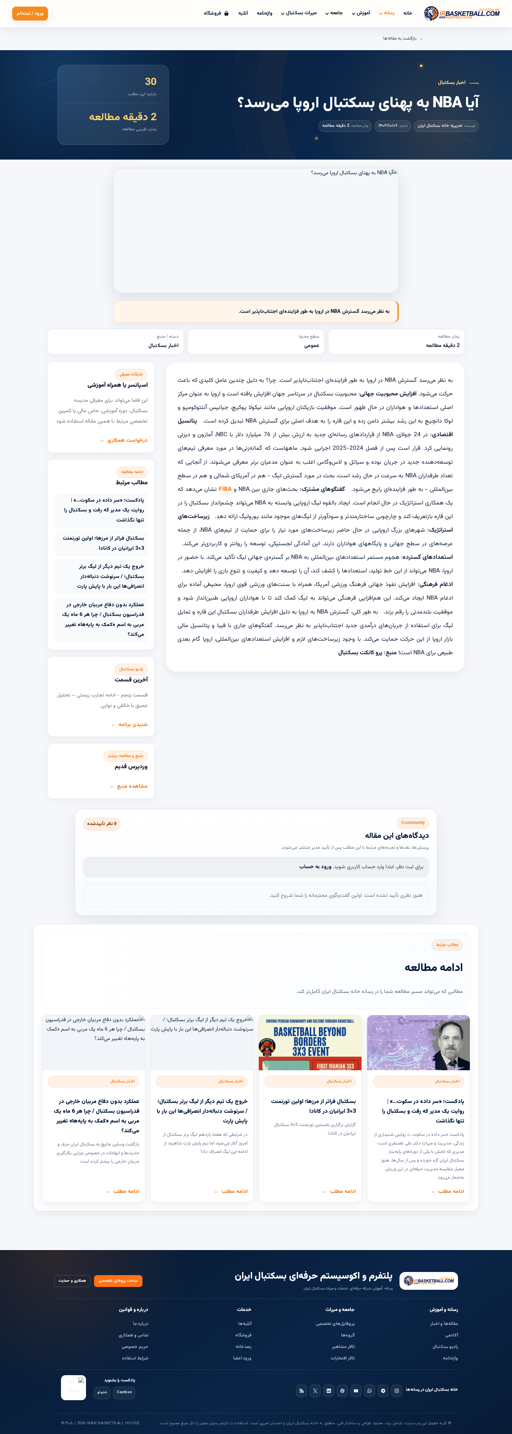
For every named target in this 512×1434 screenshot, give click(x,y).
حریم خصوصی (135, 1346)
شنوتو (102, 1392)
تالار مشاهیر (343, 1346)
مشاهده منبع (132, 786)
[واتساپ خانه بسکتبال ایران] (369, 1391)
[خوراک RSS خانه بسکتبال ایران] (301, 1391)
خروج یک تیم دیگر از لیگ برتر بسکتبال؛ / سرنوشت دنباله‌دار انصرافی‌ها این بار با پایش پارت (110, 577)
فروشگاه (243, 1335)
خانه (407, 13)
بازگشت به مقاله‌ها (400, 39)
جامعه (336, 13)
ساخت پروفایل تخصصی (118, 1281)
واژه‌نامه (264, 13)
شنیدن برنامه (133, 725)
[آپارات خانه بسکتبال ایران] (342, 1391)
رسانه (389, 13)
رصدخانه (243, 1346)
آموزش (363, 13)
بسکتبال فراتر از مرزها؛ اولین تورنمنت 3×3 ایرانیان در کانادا (103, 543)
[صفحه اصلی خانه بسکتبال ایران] (428, 1280)
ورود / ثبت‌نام (30, 13)
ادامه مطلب (451, 1192)
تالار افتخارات (343, 1358)
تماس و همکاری (133, 1335)
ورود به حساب (315, 867)
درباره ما (140, 1323)
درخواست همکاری (127, 441)
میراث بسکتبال (301, 13)
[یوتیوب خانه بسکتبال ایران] (356, 1391)
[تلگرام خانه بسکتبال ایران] (383, 1391)
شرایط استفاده (135, 1358)
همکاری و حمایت (72, 1281)
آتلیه (243, 13)
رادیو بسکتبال (445, 1346)
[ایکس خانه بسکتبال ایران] (315, 1391)
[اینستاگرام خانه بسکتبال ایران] (396, 1391)
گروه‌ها (348, 1335)
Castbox (124, 1392)
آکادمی (451, 1335)
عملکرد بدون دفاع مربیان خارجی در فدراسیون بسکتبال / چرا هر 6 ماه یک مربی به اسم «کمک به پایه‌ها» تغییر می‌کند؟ (103, 620)
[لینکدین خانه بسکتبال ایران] (328, 1391)
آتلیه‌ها (244, 1323)
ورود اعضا (242, 1358)
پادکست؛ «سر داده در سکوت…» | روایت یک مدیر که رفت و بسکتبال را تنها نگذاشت (104, 510)
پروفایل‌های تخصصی (335, 1323)
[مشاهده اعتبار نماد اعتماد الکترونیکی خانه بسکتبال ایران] (73, 1387)
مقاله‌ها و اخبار (444, 1323)
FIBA (225, 489)
